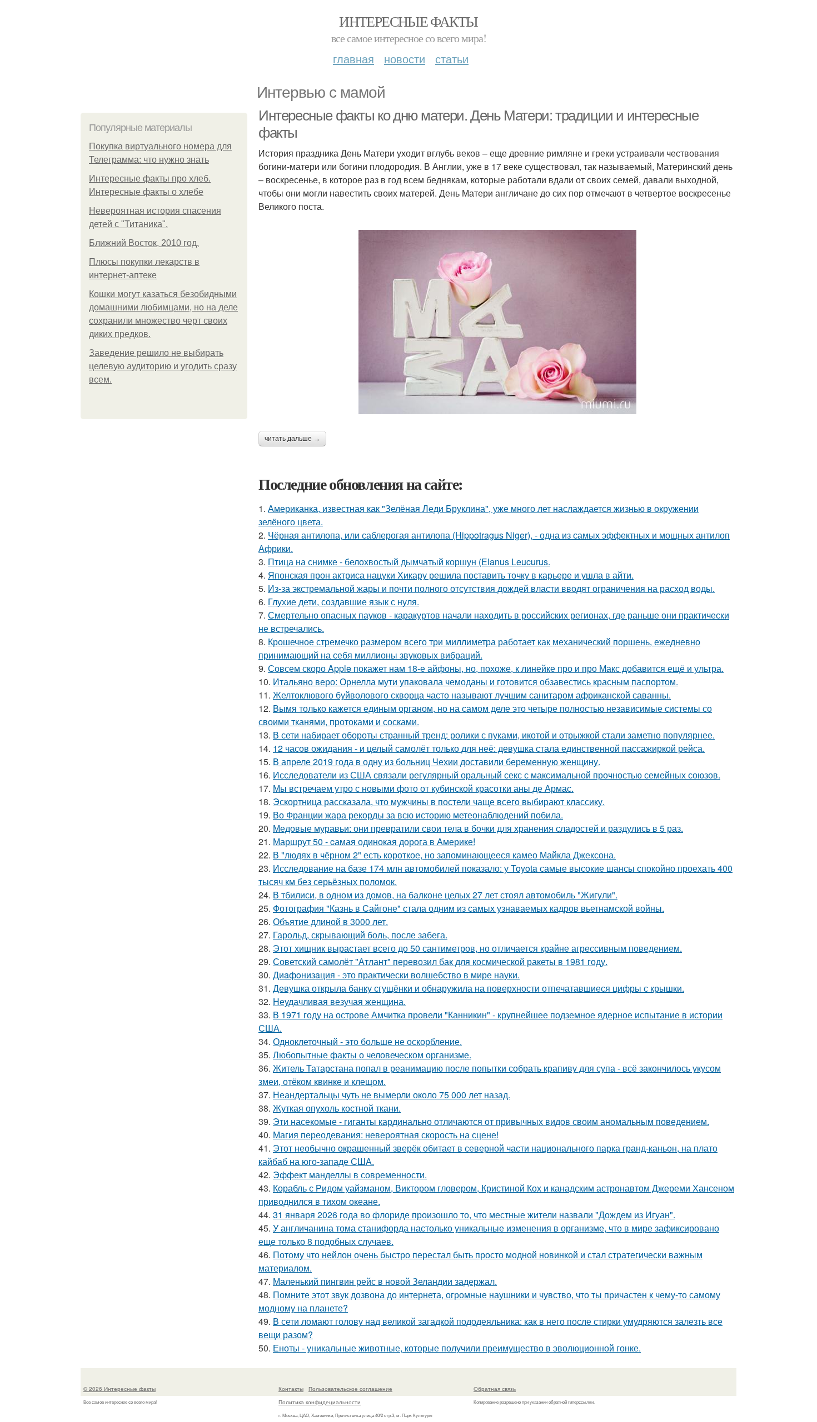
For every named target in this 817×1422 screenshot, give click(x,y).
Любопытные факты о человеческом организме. (372, 1054)
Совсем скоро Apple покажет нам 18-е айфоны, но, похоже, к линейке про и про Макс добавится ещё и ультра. (496, 668)
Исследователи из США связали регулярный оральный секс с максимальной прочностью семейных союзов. (496, 774)
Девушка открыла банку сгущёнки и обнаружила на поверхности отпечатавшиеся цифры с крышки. (478, 988)
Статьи (452, 59)
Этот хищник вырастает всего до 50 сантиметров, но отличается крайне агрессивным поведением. (477, 948)
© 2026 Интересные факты (119, 1389)
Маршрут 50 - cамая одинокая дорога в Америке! (374, 841)
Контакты (290, 1389)
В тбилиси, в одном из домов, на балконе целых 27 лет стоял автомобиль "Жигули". (445, 894)
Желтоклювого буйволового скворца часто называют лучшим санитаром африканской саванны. (472, 695)
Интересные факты (408, 21)
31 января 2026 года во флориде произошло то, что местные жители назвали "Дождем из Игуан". (474, 1214)
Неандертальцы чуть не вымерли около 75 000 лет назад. (391, 1094)
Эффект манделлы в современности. (350, 1174)
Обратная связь (495, 1389)
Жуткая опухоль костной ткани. (337, 1108)
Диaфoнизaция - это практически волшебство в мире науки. (396, 974)
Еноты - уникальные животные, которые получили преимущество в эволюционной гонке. (457, 1347)
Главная (353, 59)
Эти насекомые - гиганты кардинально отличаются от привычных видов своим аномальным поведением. (491, 1121)
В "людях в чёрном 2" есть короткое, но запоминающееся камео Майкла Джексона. (444, 854)
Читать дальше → (292, 439)
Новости (404, 59)
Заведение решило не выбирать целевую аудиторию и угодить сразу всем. (163, 366)
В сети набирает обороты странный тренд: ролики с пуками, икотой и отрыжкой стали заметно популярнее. (494, 734)
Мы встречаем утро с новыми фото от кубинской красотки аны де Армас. (423, 788)
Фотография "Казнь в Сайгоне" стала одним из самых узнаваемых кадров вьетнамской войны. (468, 908)
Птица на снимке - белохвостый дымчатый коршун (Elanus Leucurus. (409, 561)
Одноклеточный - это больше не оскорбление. (367, 1041)
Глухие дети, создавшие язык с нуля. (343, 601)
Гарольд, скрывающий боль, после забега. (360, 934)
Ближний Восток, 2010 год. (144, 243)
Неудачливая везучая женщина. (339, 1001)
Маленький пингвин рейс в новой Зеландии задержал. (385, 1281)
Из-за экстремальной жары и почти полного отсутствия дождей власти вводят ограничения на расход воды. (491, 588)
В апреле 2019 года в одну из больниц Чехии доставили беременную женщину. (436, 761)
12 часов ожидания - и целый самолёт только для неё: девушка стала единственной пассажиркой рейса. (489, 748)
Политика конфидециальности (319, 1402)
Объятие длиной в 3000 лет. (330, 921)
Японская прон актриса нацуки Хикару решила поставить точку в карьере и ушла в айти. (451, 575)
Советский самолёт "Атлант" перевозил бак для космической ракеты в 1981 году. (440, 961)
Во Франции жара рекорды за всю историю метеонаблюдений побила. (418, 814)
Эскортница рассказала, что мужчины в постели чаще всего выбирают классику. (439, 801)
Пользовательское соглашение (350, 1389)
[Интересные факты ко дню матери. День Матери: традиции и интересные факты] (497, 322)
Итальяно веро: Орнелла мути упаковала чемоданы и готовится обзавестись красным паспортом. (475, 681)
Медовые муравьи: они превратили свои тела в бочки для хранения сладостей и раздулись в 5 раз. (478, 828)
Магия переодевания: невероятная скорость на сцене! (386, 1134)
